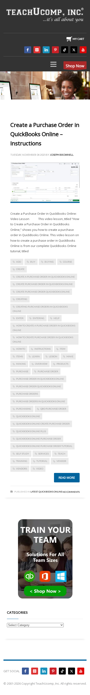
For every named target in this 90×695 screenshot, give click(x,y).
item (62, 348)
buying (49, 261)
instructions (42, 348)
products (62, 363)
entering (38, 318)
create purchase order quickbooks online (43, 291)
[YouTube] (83, 49)
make (69, 356)
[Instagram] (36, 49)
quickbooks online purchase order (38, 438)
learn (36, 356)
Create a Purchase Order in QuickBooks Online (45, 276)
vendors (21, 468)
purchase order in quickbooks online (40, 378)
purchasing (23, 408)
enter (20, 318)
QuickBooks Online (28, 416)
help (56, 318)
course (67, 261)
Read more (67, 477)
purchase (22, 371)
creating (21, 299)
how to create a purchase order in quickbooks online (44, 327)
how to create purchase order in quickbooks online (43, 339)
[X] (73, 49)
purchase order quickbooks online (38, 386)
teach (61, 453)
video (39, 468)
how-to (20, 348)
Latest (34, 491)
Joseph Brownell (62, 154)
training (21, 461)
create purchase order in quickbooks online (44, 284)
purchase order (48, 371)
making (21, 363)
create (20, 269)
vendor (61, 461)
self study (22, 453)
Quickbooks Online (50, 491)
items (19, 356)
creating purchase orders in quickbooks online (40, 308)
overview (41, 363)
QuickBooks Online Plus (31, 431)
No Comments (71, 491)
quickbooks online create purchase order (43, 423)
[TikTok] (64, 49)
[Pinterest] (55, 49)
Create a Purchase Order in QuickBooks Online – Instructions (44, 134)
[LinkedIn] (46, 49)
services (43, 453)
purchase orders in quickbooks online (40, 401)
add (18, 261)
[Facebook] (27, 49)
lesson (53, 356)
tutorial (41, 461)
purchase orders (27, 393)
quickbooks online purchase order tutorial (44, 446)
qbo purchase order (53, 408)
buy (32, 261)
